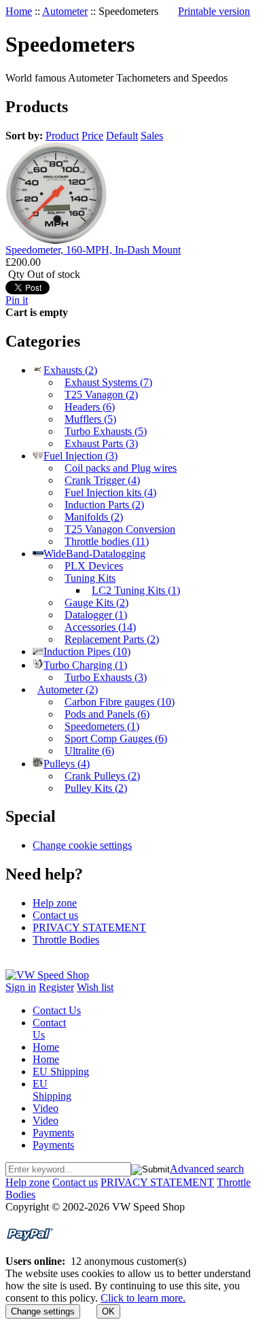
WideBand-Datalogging (94, 553)
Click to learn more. (143, 1298)
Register (56, 987)
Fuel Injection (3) (80, 455)
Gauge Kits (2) (96, 602)
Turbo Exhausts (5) (106, 431)
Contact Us (57, 1010)
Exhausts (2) (70, 370)
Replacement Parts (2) (112, 639)
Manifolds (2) (94, 517)
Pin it (16, 300)
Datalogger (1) (96, 615)
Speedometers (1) (102, 726)
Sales (152, 135)
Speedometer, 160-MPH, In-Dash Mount (93, 250)
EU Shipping (61, 1071)
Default (122, 135)
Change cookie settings (82, 845)
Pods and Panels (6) (107, 714)
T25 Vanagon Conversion (120, 529)
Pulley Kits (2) (96, 788)
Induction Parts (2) (104, 504)
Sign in (20, 987)
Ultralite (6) (89, 750)
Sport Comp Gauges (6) (116, 738)
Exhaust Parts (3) (101, 443)
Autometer (65, 11)
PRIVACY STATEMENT (89, 927)
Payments (53, 1132)
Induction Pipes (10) (86, 651)
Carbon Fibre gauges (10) (120, 702)
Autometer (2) (67, 689)
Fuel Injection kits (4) (110, 492)
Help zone (55, 903)
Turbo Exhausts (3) (106, 677)
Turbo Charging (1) (85, 665)
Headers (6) (90, 407)
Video (45, 1108)
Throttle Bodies (66, 939)
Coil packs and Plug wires (121, 468)
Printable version (214, 11)
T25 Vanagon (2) (101, 394)
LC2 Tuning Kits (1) (136, 590)
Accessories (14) (100, 627)
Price (92, 135)
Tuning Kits (90, 578)
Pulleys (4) (66, 763)
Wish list (95, 987)
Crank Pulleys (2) (102, 776)
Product (62, 135)
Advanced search (207, 1168)
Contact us (55, 915)
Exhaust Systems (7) (108, 382)
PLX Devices (94, 566)
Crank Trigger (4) (102, 480)
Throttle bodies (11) (107, 541)
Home (18, 11)
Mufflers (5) (90, 419)
